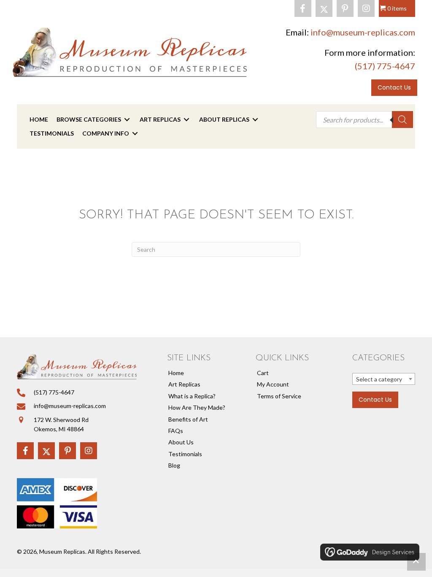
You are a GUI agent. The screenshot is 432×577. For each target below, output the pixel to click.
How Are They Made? (196, 407)
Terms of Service (279, 396)
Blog (174, 465)
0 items (397, 8)
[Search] (402, 119)
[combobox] (383, 379)
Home (176, 372)
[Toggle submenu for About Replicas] (255, 120)
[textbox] (384, 379)
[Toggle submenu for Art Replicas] (186, 120)
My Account (273, 384)
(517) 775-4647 (385, 66)
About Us (181, 442)
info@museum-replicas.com (362, 32)
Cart (263, 372)
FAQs (175, 430)
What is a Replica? (192, 396)
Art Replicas (184, 384)
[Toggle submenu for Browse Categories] (127, 120)
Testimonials (185, 453)
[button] (302, 8)
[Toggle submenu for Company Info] (135, 133)
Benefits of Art (188, 419)
